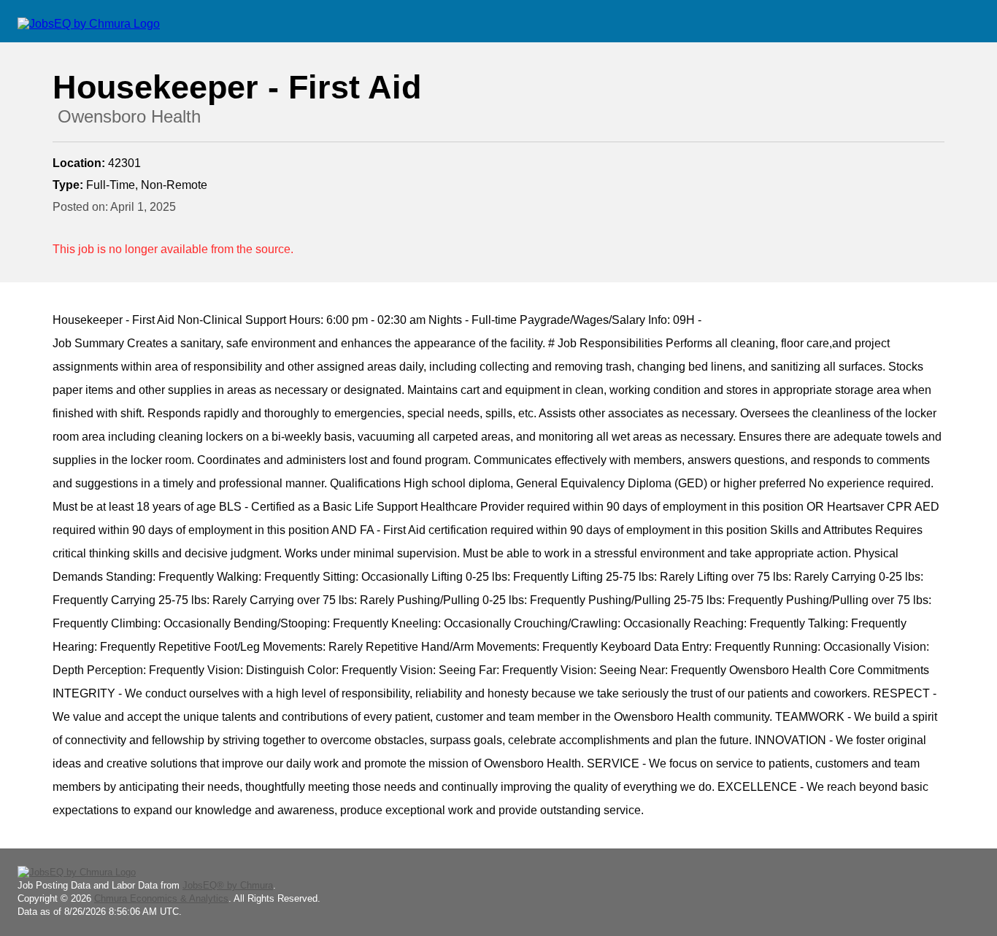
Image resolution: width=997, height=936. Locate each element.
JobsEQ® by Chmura (227, 885)
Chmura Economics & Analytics (161, 898)
